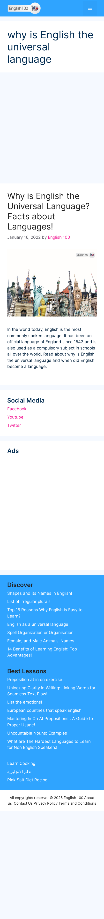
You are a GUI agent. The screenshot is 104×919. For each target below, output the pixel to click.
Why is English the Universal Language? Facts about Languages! (48, 211)
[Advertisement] (52, 129)
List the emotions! (24, 702)
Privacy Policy (46, 803)
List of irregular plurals (29, 601)
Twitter (14, 425)
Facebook (16, 408)
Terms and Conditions (77, 803)
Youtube (15, 417)
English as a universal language (37, 624)
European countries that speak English (44, 710)
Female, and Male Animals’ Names (40, 640)
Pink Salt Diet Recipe (27, 779)
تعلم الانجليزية (19, 771)
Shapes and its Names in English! (39, 593)
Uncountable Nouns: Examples (37, 733)
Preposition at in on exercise (34, 679)
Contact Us (23, 803)
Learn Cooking (21, 763)
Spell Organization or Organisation (40, 632)
